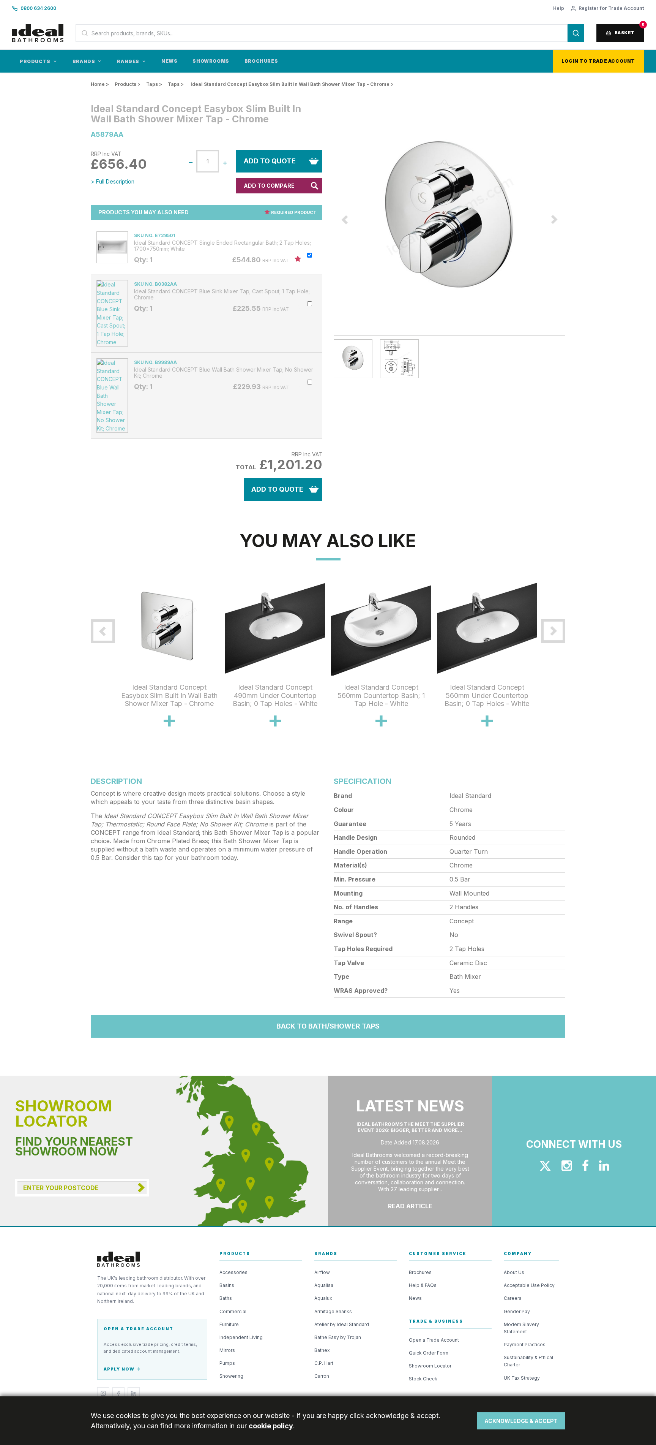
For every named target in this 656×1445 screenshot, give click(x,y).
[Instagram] (103, 1393)
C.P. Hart (323, 1363)
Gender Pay (517, 1311)
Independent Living (241, 1337)
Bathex (322, 1350)
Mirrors (227, 1350)
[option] (449, 220)
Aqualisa (323, 1285)
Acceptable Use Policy (529, 1285)
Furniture (229, 1324)
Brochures (261, 61)
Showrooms (210, 61)
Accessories (233, 1272)
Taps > (154, 84)
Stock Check (423, 1379)
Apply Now (119, 1369)
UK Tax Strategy (522, 1378)
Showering (231, 1376)
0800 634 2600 (38, 8)
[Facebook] (118, 1393)
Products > (127, 84)
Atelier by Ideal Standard (341, 1324)
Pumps (227, 1363)
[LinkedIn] (134, 1393)
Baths (225, 1298)
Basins (226, 1285)
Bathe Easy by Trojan (337, 1337)
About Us (514, 1272)
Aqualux (323, 1298)
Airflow (322, 1272)
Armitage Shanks (333, 1311)
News (169, 61)
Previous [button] (328, 219)
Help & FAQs (423, 1285)
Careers (513, 1298)
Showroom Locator (430, 1366)
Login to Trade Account (598, 61)
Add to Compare (269, 185)
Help (558, 8)
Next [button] (571, 219)
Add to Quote (270, 161)
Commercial (232, 1311)
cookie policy (271, 1426)
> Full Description (112, 181)
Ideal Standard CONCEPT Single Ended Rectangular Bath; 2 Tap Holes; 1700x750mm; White (222, 246)
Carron (321, 1376)
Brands (84, 61)
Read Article (410, 1206)
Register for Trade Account (611, 8)
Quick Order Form (428, 1353)
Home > (100, 84)
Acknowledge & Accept (521, 1421)
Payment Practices (525, 1344)
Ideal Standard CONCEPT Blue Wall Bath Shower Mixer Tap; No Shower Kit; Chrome (223, 373)
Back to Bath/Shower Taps (328, 1026)
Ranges (128, 61)
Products (35, 61)
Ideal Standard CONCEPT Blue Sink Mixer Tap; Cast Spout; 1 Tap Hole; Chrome (222, 294)
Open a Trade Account (434, 1340)
